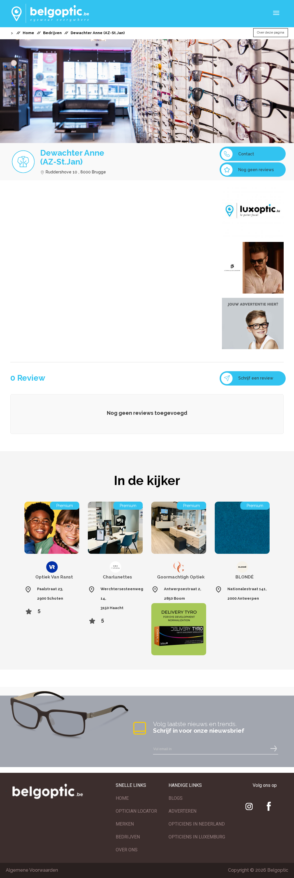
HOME (122, 798)
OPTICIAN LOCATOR (136, 811)
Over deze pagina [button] (270, 33)
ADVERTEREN (182, 811)
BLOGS (176, 798)
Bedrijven (52, 33)
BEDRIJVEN (128, 837)
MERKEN (125, 824)
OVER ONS (127, 849)
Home (28, 33)
